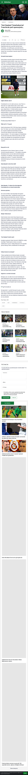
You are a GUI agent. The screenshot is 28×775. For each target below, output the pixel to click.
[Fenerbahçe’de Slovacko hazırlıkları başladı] (7, 336)
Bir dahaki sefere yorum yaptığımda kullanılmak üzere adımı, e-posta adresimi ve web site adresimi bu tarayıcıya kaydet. (14, 393)
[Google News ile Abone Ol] (5, 36)
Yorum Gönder (6, 397)
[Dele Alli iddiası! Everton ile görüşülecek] (14, 507)
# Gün (3, 306)
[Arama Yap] (23, 2)
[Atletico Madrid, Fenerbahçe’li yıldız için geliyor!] (20, 336)
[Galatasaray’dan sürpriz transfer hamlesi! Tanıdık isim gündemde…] (14, 448)
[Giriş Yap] (26, 2)
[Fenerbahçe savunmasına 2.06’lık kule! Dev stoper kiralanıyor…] (7, 351)
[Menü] (2, 2)
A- (18, 40)
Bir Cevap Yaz (5, 364)
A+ (15, 40)
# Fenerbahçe (14, 302)
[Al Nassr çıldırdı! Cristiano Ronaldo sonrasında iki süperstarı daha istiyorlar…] (14, 431)
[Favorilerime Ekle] (9, 40)
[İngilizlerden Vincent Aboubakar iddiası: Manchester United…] (14, 610)
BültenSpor (7, 2)
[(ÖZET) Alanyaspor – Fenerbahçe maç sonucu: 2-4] (20, 351)
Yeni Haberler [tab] (7, 403)
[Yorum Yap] (12, 40)
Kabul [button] (25, 773)
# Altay (3, 302)
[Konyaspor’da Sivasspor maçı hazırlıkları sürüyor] (14, 414)
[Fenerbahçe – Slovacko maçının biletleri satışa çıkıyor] (20, 321)
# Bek (8, 302)
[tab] (20, 403)
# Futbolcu (22, 302)
